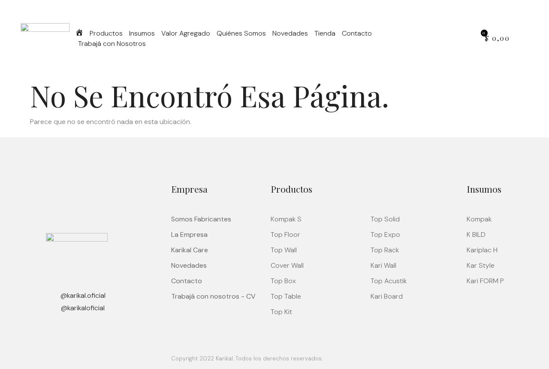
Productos (106, 33)
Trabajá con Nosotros (112, 43)
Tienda (324, 33)
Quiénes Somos (241, 33)
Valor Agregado (185, 33)
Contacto (357, 33)
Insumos (142, 33)
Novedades (290, 33)
